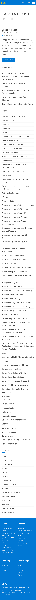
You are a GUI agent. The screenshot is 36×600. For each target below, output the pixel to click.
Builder (4, 531)
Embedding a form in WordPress (15, 213)
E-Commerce (6, 543)
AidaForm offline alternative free (15, 136)
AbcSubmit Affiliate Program (14, 116)
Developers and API (8, 533)
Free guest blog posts (11, 282)
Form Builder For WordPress (14, 260)
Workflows (5, 540)
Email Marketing (9, 201)
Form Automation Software (13, 256)
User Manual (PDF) (8, 538)
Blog (4, 456)
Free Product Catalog (11, 298)
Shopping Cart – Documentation (10, 31)
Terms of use (22, 540)
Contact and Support (25, 531)
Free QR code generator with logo (16, 302)
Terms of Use (7, 436)
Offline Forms (6, 547)
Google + (5, 570)
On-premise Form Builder (12, 369)
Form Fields (7, 464)
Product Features (9, 408)
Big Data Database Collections (15, 156)
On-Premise (6, 545)
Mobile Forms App (8, 550)
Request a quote (9, 416)
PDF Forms (6, 500)
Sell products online (10, 428)
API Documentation (10, 140)
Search (25, 3)
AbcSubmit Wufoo (9, 120)
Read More (8, 60)
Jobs (4, 353)
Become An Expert (10, 152)
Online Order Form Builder (13, 377)
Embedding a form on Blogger (15, 217)
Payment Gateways (10, 496)
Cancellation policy (10, 160)
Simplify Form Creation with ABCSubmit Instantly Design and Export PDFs (16, 76)
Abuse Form (7, 128)
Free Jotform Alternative (12, 286)
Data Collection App (10, 193)
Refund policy (8, 412)
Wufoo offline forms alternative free (17, 440)
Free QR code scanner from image (16, 306)
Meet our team (23, 538)
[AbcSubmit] (3, 2)
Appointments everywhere (13, 144)
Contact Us (7, 175)
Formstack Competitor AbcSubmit (16, 268)
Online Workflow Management (15, 385)
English (20, 565)
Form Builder (7, 460)
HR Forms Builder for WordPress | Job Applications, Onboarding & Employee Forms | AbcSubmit (18, 346)
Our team (6, 396)
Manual (5, 361)
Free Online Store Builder (12, 294)
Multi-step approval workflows (15, 365)
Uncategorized (8, 508)
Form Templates (9, 264)
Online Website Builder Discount (15, 381)
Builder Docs (6, 535)
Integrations (7, 480)
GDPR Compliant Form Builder (14, 318)
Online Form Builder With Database (17, 373)
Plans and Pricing (23, 533)
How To (5, 476)
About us (6, 124)
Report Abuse (22, 545)
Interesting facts (9, 484)
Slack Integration (9, 432)
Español (20, 570)
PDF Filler (6, 400)
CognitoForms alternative (13, 171)
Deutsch (20, 572)
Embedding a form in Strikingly (15, 209)
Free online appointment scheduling (17, 290)
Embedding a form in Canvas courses (18, 205)
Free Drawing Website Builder (14, 271)
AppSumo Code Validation (13, 148)
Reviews (5, 504)
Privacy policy (22, 543)
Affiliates (5, 132)
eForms (5, 197)
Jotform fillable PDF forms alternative (18, 357)
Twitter (4, 568)
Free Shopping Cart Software (14, 310)
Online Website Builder (11, 492)
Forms (4, 468)
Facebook (5, 565)
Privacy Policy (8, 404)
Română (20, 568)
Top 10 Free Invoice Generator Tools (17, 104)
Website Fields (8, 35)
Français (21, 575)
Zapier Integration (9, 444)
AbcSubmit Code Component (7, 553)
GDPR (4, 472)
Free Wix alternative (10, 314)
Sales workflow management (14, 420)
